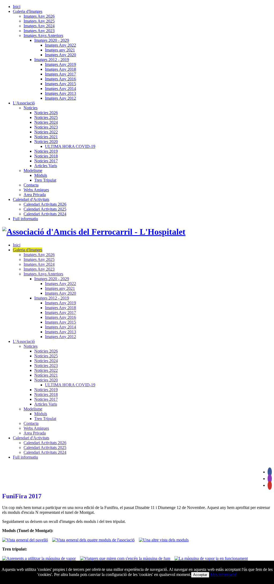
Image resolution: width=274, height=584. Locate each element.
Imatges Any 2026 (39, 16)
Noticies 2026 (46, 112)
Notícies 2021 (46, 136)
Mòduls (40, 175)
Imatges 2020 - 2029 (51, 40)
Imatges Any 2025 (39, 21)
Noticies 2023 (46, 127)
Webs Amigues (36, 190)
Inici (16, 6)
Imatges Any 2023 (39, 30)
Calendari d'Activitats (31, 199)
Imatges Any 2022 (60, 45)
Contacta (31, 185)
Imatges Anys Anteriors (43, 35)
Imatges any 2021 (60, 50)
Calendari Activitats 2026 (45, 204)
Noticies (30, 108)
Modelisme (33, 170)
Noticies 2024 (46, 122)
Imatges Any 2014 (60, 88)
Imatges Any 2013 (60, 93)
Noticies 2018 (46, 156)
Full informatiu (25, 218)
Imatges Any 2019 (60, 64)
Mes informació (223, 574)
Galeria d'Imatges (27, 11)
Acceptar (200, 575)
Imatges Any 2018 (60, 69)
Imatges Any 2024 (39, 26)
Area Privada (35, 194)
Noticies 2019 (46, 151)
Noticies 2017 (46, 161)
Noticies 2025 (46, 117)
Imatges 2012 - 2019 (51, 59)
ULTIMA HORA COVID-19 (70, 146)
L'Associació (24, 103)
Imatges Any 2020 (60, 55)
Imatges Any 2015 (60, 83)
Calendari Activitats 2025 (45, 209)
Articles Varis (45, 165)
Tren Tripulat (45, 180)
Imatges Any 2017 (60, 74)
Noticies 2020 (46, 141)
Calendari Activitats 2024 (45, 214)
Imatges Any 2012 (60, 98)
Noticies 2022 (46, 132)
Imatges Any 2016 (60, 79)
